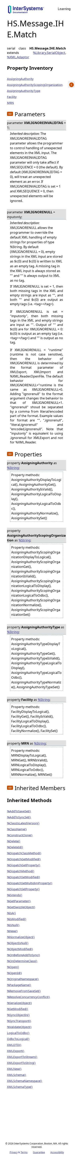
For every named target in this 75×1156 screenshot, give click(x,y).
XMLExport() (15, 1051)
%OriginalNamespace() (23, 979)
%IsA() (11, 913)
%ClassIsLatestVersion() (23, 823)
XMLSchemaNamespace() (24, 1081)
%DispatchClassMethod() (24, 853)
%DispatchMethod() (20, 871)
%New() (12, 931)
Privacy (14, 1152)
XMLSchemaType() (20, 1087)
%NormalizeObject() (21, 937)
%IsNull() (13, 925)
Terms (24, 1152)
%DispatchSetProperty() (23, 889)
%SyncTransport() (19, 1021)
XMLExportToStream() (22, 1057)
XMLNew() (14, 1069)
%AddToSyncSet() (19, 817)
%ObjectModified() (20, 949)
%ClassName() (17, 829)
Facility (12, 97)
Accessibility (57, 1152)
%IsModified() (16, 919)
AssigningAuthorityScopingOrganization (35, 85)
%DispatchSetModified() (23, 877)
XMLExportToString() (21, 1063)
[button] (10, 114)
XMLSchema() (16, 1075)
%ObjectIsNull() (17, 943)
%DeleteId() (15, 847)
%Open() (13, 967)
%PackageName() (19, 985)
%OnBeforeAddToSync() (23, 955)
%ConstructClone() (19, 835)
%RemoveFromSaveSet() (24, 991)
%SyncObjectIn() (18, 1015)
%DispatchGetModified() (24, 859)
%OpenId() (14, 973)
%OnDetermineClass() (22, 961)
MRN (10, 103)
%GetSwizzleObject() (21, 907)
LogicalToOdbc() (18, 1033)
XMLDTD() (14, 1045)
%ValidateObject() (19, 1027)
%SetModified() (17, 1009)
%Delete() (13, 841)
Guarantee (39, 1152)
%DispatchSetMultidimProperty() (29, 883)
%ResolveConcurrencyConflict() (28, 997)
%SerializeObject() (19, 1003)
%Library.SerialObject (49, 53)
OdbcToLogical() (18, 1039)
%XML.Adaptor (18, 57)
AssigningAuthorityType (23, 91)
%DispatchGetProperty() (23, 865)
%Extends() (14, 895)
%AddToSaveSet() (19, 811)
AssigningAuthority (20, 79)
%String (13, 468)
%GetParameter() (19, 901)
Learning (64, 9)
